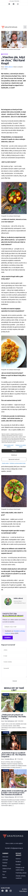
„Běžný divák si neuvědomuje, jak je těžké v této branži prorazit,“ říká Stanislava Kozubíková (14, 793)
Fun (3, 874)
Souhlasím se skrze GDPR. (15, 632)
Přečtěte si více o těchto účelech (21, 446)
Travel (4, 871)
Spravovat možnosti (14, 459)
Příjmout (14, 450)
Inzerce (18, 858)
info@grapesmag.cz (16, 848)
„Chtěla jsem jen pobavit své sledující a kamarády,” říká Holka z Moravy (13, 716)
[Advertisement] (14, 15)
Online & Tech (6, 868)
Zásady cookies (5, 463)
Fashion (4, 862)
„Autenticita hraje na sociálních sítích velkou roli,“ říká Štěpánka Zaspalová (13, 755)
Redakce (18, 861)
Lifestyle (5, 860)
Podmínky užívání (21, 873)
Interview (5, 857)
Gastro (4, 877)
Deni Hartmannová (9, 721)
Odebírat (7, 637)
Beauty (4, 865)
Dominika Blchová (9, 759)
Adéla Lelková (8, 67)
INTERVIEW (5, 54)
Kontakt (18, 864)
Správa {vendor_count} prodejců (8, 446)
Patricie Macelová (9, 797)
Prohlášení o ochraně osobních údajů (17, 463)
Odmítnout (14, 455)
